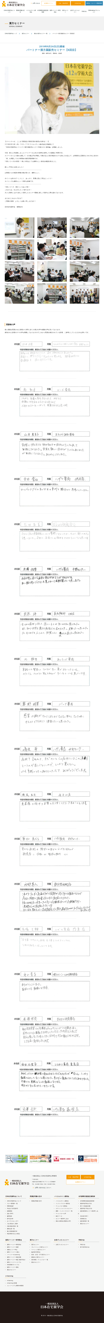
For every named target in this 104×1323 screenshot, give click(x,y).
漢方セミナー (65, 11)
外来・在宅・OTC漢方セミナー (39, 1254)
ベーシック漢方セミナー (37, 1249)
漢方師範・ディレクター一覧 (38, 1259)
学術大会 (84, 11)
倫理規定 (8, 1216)
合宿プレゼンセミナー (75, 11)
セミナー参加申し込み (61, 1218)
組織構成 (8, 1211)
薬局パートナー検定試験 (13, 1257)
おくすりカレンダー (12, 1221)
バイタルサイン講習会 (31, 11)
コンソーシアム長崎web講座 (14, 1285)
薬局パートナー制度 (12, 1247)
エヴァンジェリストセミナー (63, 1208)
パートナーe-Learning (12, 1254)
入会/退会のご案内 (11, 1223)
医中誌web (9, 1218)
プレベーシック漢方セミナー (38, 1247)
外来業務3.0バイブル (12, 1264)
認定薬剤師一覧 (83, 1221)
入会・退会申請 (63, 3)
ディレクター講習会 (60, 1206)
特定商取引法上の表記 (12, 1233)
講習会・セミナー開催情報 (94, 3)
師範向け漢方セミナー (36, 1257)
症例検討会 (82, 1218)
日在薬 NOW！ (83, 1216)
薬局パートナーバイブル (13, 1262)
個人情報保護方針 (11, 1231)
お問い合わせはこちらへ (41, 1187)
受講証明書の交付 (20, 11)
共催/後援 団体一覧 (11, 1226)
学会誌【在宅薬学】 (12, 1208)
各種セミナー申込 (11, 1249)
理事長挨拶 (9, 1206)
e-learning (78, 3)
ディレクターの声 (60, 1213)
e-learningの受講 (11, 1283)
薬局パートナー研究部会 (55, 11)
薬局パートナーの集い (12, 1252)
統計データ (58, 1216)
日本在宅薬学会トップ (11, 33)
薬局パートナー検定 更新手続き (15, 1259)
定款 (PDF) (9, 1213)
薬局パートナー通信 (12, 1267)
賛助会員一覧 (10, 1228)
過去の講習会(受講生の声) (62, 1221)
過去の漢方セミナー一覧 (40, 33)
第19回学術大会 (83, 1247)
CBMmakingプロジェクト (94, 11)
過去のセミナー (83, 1223)
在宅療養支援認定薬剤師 (42, 11)
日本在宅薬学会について (9, 11)
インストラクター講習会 (62, 1203)
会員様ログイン (48, 3)
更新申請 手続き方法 (85, 1208)
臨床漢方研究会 (34, 1252)
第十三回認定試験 (84, 1206)
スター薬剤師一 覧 (11, 1203)
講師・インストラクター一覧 (63, 1211)
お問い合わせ (35, 3)
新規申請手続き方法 (85, 1203)
